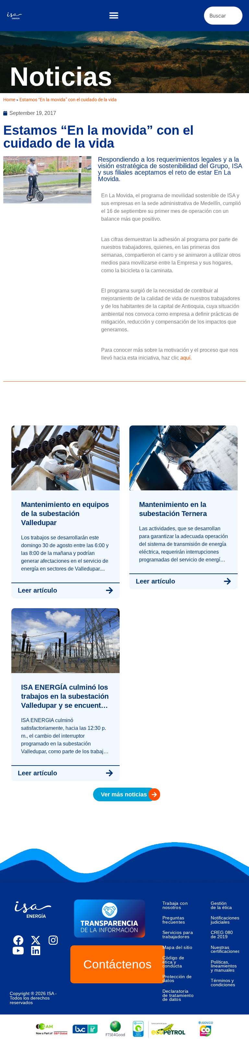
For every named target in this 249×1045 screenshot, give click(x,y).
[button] (113, 15)
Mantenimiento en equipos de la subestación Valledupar (65, 513)
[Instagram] (53, 940)
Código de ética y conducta (173, 961)
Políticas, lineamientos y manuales (224, 966)
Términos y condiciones (223, 982)
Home (9, 99)
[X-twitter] (35, 940)
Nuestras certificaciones (225, 949)
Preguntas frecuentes (173, 920)
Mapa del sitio (177, 947)
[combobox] (223, 15)
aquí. (186, 358)
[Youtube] (18, 950)
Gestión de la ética (221, 905)
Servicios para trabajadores (177, 934)
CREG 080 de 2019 (222, 934)
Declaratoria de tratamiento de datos (178, 995)
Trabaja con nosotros (175, 905)
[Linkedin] (35, 950)
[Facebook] (18, 940)
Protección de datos (177, 978)
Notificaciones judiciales (225, 920)
